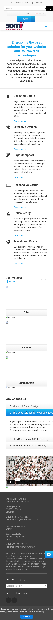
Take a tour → (20, 121)
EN (40, 13)
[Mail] (15, 13)
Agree (26, 616)
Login (28, 13)
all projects (13, 281)
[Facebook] (20, 13)
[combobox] (26, 586)
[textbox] (26, 586)
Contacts (38, 3)
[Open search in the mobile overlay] (28, 8)
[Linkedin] (9, 13)
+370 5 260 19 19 (21, 3)
